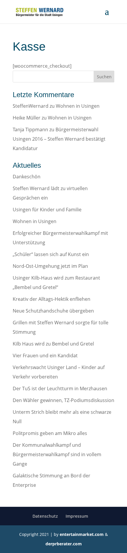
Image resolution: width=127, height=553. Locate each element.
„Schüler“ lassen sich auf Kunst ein (51, 254)
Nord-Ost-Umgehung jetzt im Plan (50, 266)
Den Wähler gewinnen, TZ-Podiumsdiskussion (63, 400)
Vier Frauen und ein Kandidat (45, 355)
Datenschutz (45, 516)
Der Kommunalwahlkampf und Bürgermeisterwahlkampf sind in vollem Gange (57, 454)
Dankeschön (26, 176)
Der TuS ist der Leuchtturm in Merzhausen (60, 388)
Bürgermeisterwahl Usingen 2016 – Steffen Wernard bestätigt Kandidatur (59, 139)
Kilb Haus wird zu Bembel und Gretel (53, 344)
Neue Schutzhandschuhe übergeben (53, 311)
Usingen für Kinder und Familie (47, 209)
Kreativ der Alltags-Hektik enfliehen (51, 299)
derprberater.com (63, 544)
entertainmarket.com (82, 534)
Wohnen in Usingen (78, 106)
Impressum (77, 516)
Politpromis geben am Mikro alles (50, 433)
